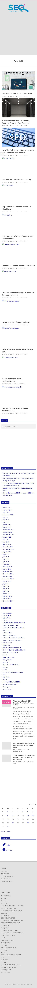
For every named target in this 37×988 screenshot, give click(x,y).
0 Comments (23, 96)
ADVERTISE (5, 874)
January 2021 (7, 527)
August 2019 (7, 552)
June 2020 (6, 542)
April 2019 (6, 562)
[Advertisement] (18, 35)
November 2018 (8, 574)
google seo (6, 645)
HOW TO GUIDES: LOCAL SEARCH (14, 650)
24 (13, 823)
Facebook (8, 850)
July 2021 (6, 517)
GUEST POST (5, 879)
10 (13, 815)
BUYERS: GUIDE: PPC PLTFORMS (14, 623)
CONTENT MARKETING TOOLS (13, 628)
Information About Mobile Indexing (16, 180)
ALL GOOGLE (7, 613)
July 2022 (6, 512)
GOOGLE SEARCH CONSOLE (12, 640)
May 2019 (6, 559)
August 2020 (7, 537)
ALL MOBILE (7, 615)
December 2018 (8, 571)
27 (28, 823)
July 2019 (6, 554)
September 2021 (8, 515)
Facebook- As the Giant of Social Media (18, 266)
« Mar (3, 831)
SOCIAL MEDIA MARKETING (12, 682)
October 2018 (7, 576)
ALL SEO (5, 620)
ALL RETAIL (6, 618)
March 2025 (6, 507)
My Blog (5, 667)
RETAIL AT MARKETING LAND (13, 672)
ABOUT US (4, 871)
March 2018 (6, 594)
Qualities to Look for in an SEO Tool (17, 94)
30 (8, 827)
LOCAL (5, 655)
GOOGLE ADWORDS (9, 635)
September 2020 (8, 535)
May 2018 (6, 589)
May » (8, 831)
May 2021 (6, 520)
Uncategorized (7, 687)
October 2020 (7, 532)
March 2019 (6, 564)
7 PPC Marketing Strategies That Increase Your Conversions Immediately (24, 757)
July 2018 (6, 584)
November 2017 (8, 601)
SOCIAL (5, 679)
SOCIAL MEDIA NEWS (10, 684)
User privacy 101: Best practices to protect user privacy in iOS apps (24, 745)
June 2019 (6, 557)
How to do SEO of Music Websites (16, 322)
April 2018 (6, 591)
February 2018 (7, 596)
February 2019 (7, 566)
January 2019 (7, 569)
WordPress (29, 984)
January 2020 (7, 544)
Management (7, 660)
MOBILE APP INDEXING (11, 665)
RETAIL (5, 670)
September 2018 (8, 579)
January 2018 (7, 598)
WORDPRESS (7, 689)
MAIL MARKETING (9, 657)
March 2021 (6, 525)
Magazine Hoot (16, 984)
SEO (4, 675)
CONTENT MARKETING (10, 625)
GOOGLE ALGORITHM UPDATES (13, 638)
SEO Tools (6, 677)
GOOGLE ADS (7, 633)
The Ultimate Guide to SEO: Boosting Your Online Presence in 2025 (23, 703)
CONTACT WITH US (7, 876)
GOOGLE (6, 630)
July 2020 (6, 539)
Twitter (7, 845)
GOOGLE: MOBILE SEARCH (12, 647)
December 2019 (8, 547)
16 (8, 819)
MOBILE (5, 662)
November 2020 (8, 530)
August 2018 (7, 581)
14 (33, 815)
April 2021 (6, 522)
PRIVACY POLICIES (7, 881)
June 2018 (6, 586)
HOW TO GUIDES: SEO (10, 652)
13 (28, 815)
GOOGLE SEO (7, 643)
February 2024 (7, 510)
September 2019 (8, 549)
